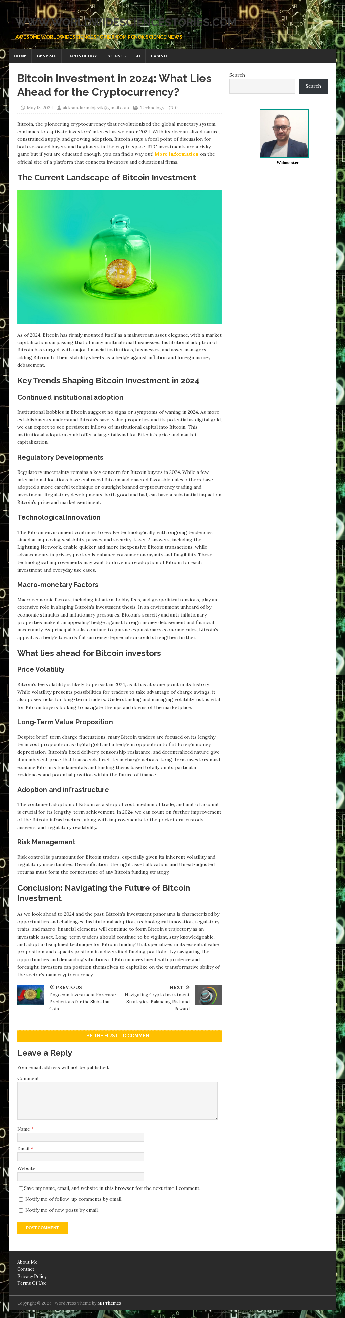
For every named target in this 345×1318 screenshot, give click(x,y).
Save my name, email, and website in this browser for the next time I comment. (112, 1188)
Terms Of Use (31, 1283)
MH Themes (109, 1303)
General (46, 55)
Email (24, 1149)
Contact (25, 1269)
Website (26, 1168)
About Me (27, 1262)
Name (24, 1129)
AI (138, 55)
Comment (28, 1078)
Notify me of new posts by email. (62, 1210)
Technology (82, 55)
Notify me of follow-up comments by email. (73, 1199)
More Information (177, 154)
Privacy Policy (32, 1276)
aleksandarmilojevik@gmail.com (96, 108)
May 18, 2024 (40, 108)
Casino (159, 55)
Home (20, 55)
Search (237, 75)
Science (116, 55)
